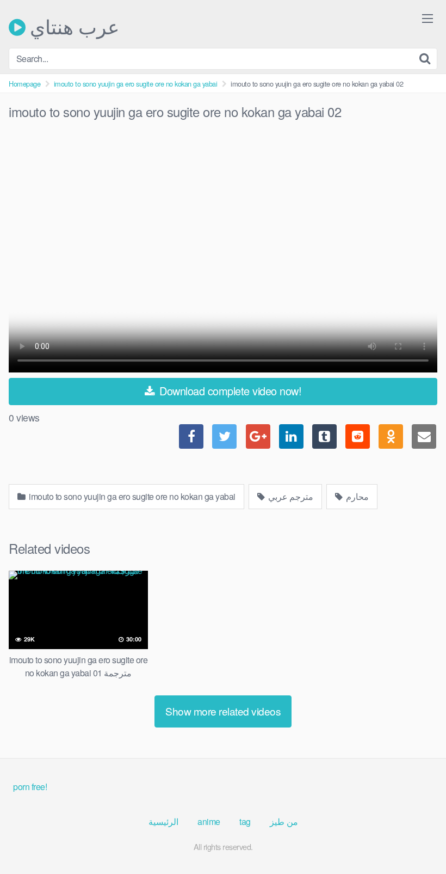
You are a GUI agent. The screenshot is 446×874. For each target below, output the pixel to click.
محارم (356, 496)
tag (245, 821)
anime (208, 821)
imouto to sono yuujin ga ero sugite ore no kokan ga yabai (136, 83)
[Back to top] (416, 839)
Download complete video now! (229, 391)
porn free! (30, 786)
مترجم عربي (289, 496)
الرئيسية (163, 821)
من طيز (284, 821)
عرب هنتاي (72, 27)
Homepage (24, 83)
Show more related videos (223, 711)
